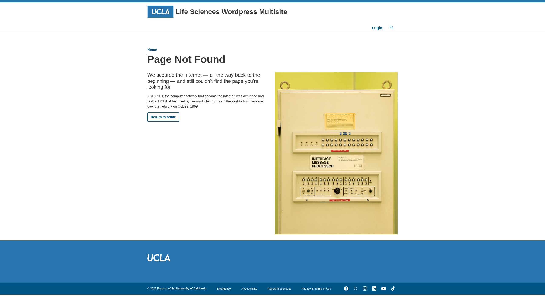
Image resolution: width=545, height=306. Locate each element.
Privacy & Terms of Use (316, 288)
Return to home (163, 117)
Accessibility (249, 288)
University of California (191, 288)
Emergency (224, 288)
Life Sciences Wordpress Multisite (231, 12)
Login (377, 28)
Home (152, 49)
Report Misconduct (279, 288)
